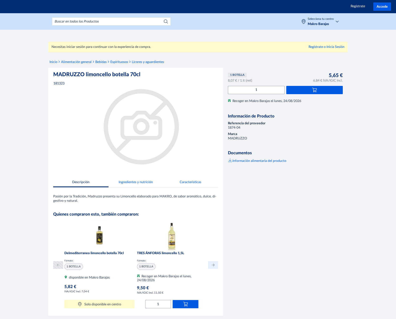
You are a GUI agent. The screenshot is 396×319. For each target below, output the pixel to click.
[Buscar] (166, 21)
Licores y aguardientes (148, 62)
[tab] (80, 182)
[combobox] (111, 21)
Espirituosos (119, 62)
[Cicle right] (213, 265)
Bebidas (101, 62)
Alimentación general (76, 62)
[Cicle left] (58, 265)
